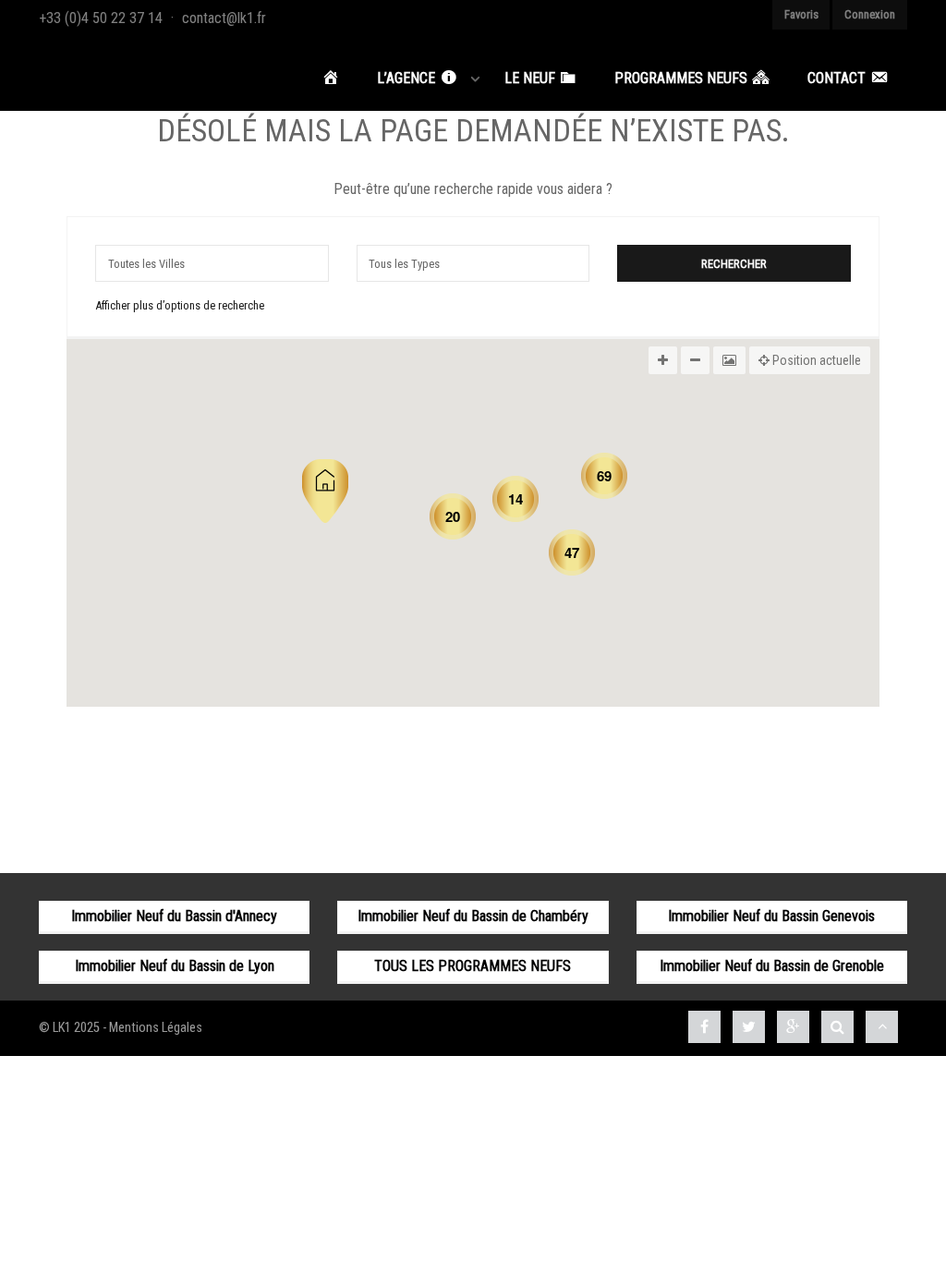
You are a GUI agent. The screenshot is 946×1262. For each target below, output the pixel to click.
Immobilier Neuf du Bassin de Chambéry (473, 916)
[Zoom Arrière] (695, 360)
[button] (325, 491)
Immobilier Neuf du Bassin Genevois (771, 916)
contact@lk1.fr (224, 18)
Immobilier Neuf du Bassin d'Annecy (174, 916)
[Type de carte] (729, 360)
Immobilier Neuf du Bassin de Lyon (174, 966)
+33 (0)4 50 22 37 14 (101, 18)
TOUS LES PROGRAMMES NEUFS (472, 966)
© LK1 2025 (69, 1028)
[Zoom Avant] (663, 360)
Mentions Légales (155, 1028)
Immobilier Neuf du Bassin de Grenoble (772, 966)
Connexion (869, 14)
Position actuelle (815, 360)
